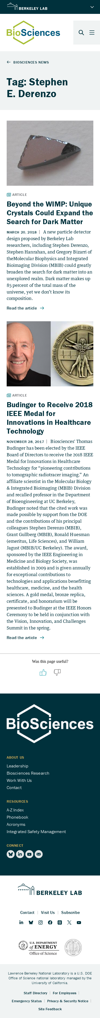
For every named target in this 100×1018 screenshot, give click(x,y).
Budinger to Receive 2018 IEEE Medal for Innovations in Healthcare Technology (50, 417)
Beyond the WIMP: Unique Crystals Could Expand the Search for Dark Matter (50, 212)
